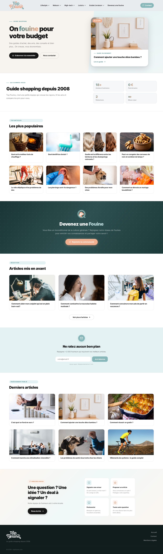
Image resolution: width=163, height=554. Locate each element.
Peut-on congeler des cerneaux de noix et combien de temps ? (136, 155)
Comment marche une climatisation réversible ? (30, 458)
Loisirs (81, 5)
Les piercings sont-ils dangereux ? (62, 187)
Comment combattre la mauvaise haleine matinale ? (78, 305)
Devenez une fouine (116, 5)
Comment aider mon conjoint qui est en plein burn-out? (30, 305)
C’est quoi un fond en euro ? (22, 422)
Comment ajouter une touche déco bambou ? (78, 422)
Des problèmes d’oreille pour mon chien (98, 188)
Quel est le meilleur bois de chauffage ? (22, 155)
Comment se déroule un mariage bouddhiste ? (135, 188)
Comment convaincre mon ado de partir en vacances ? (128, 305)
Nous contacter (49, 55)
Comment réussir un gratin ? (121, 422)
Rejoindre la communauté (83, 242)
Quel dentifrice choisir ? (58, 154)
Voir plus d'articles (80, 317)
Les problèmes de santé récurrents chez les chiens (81, 458)
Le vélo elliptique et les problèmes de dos (26, 188)
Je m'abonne (100, 359)
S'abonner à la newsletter (25, 55)
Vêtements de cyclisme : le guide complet (126, 458)
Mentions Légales (150, 540)
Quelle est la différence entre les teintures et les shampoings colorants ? (98, 156)
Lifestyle (43, 5)
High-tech (68, 5)
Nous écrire (36, 511)
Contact (154, 536)
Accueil (154, 532)
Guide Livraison (95, 5)
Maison (56, 5)
